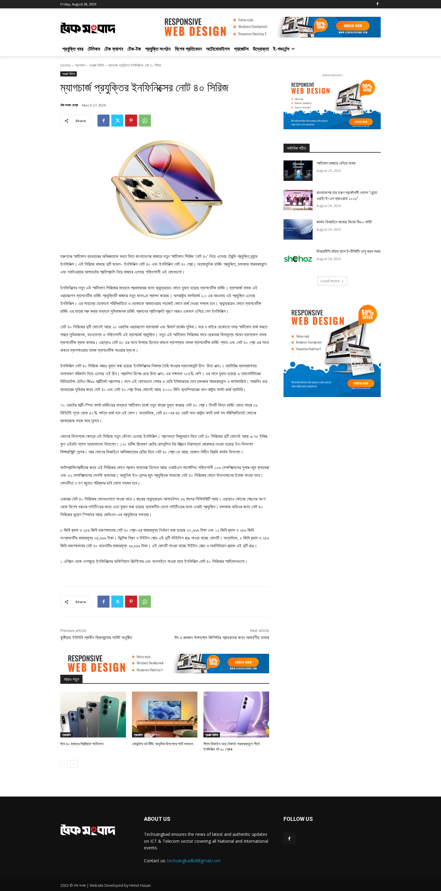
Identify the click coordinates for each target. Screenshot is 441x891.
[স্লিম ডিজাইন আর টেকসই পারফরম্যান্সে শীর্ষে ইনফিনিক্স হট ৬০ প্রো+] (236, 714)
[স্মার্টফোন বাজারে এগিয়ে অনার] (298, 170)
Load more (330, 280)
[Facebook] (377, 4)
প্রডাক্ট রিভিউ (96, 65)
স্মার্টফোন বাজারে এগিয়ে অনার (336, 163)
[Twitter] (117, 121)
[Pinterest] (131, 121)
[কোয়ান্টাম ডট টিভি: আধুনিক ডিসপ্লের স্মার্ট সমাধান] (165, 714)
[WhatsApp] (145, 121)
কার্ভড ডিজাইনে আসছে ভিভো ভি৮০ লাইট (344, 222)
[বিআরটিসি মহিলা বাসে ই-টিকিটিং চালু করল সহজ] (298, 259)
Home (65, 65)
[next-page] (73, 764)
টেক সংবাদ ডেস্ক (69, 105)
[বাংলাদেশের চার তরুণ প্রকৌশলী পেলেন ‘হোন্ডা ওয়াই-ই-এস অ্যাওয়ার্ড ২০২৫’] (298, 200)
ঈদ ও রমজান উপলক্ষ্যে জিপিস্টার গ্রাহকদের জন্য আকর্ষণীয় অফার (221, 637)
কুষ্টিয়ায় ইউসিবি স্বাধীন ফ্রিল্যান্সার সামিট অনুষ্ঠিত (96, 637)
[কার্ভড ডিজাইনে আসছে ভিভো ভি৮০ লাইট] (298, 229)
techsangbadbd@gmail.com (194, 860)
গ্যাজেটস (80, 65)
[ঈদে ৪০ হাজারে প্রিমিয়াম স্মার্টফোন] (93, 714)
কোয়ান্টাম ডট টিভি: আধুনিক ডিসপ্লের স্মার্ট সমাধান (162, 744)
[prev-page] (64, 764)
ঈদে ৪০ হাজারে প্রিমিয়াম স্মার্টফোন (82, 744)
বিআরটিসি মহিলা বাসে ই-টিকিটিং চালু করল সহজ (348, 251)
